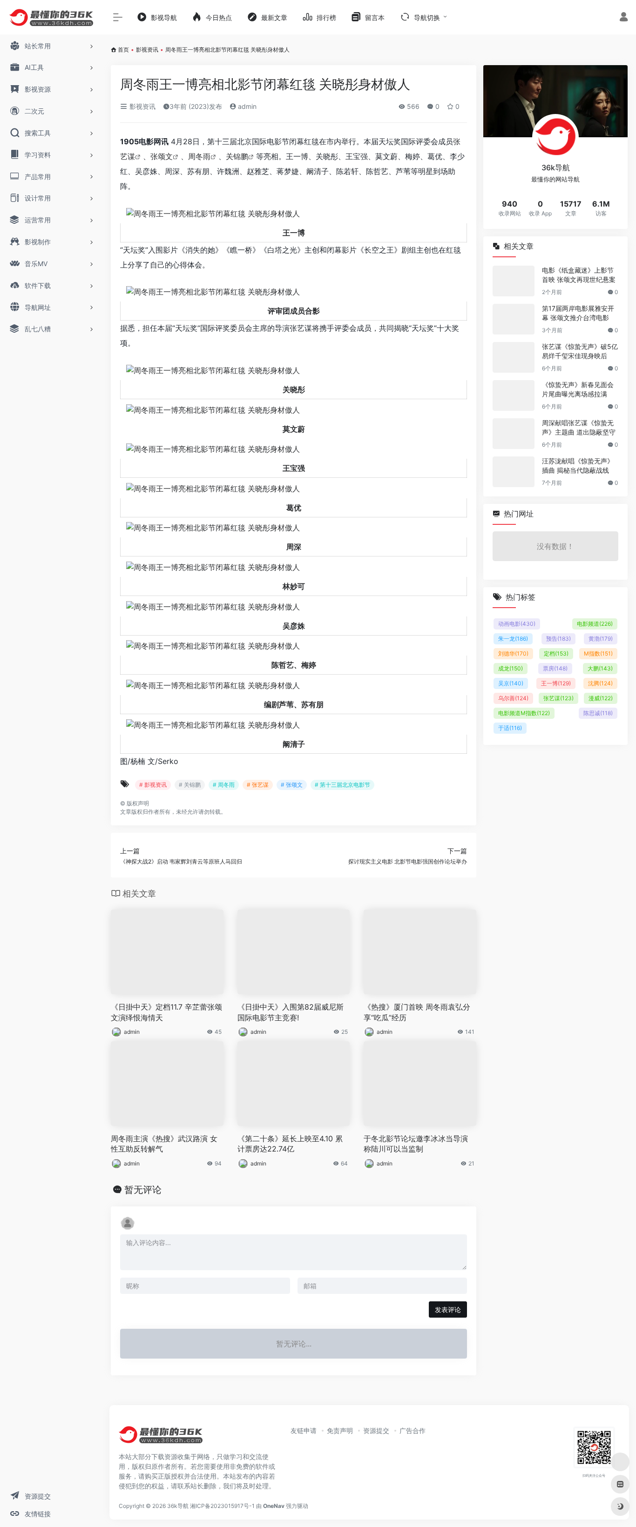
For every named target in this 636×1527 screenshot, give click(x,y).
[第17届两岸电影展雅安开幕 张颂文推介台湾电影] (514, 319)
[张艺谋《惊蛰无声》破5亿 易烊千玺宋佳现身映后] (514, 357)
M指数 (598, 653)
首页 (123, 49)
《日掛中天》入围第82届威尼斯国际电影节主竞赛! (290, 1012)
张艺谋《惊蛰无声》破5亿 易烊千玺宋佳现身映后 (580, 351)
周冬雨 (199, 156)
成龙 (510, 668)
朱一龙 (513, 638)
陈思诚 (598, 713)
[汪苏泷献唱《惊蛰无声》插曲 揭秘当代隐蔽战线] (514, 471)
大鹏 (600, 668)
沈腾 (600, 683)
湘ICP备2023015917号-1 (222, 1505)
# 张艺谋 (258, 784)
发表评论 (448, 1309)
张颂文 (161, 156)
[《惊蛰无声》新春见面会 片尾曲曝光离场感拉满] (514, 395)
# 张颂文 (292, 784)
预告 (558, 638)
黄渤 (601, 638)
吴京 (510, 683)
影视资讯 (147, 49)
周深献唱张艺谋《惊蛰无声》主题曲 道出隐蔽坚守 (579, 427)
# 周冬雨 (224, 784)
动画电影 (516, 623)
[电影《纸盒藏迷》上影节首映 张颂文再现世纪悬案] (514, 281)
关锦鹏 (237, 156)
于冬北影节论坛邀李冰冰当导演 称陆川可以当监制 (416, 1144)
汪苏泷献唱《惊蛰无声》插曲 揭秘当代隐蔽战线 (578, 465)
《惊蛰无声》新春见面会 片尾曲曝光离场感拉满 (578, 389)
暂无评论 (143, 1189)
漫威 (601, 698)
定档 (556, 653)
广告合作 (412, 1430)
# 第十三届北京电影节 (342, 784)
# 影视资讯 (153, 784)
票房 (555, 668)
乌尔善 (513, 698)
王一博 (556, 683)
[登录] (624, 17)
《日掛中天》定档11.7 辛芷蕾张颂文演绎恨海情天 (166, 1012)
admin (246, 106)
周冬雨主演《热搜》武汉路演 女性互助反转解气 (164, 1144)
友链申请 (304, 1430)
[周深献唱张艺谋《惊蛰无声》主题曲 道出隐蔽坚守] (514, 433)
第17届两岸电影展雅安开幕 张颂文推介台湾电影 (578, 312)
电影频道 (595, 623)
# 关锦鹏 (190, 784)
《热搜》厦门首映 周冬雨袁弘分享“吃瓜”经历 (417, 1012)
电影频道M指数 (524, 713)
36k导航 (178, 1505)
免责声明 (340, 1430)
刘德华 (513, 653)
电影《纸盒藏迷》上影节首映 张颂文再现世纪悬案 (579, 274)
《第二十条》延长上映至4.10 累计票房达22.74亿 (290, 1144)
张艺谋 (558, 698)
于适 (510, 727)
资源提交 (376, 1430)
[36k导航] (161, 1438)
